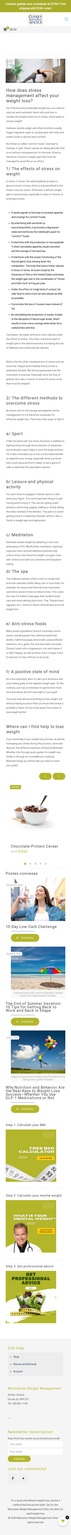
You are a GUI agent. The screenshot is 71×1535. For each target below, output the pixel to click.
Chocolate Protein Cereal (34, 846)
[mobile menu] (66, 19)
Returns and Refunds (25, 1364)
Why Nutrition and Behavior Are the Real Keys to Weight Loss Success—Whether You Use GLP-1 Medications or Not (35, 1092)
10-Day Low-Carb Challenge (31, 926)
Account (18, 1371)
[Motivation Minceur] (35, 19)
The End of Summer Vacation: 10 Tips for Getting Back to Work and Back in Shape (33, 1007)
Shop (16, 1356)
